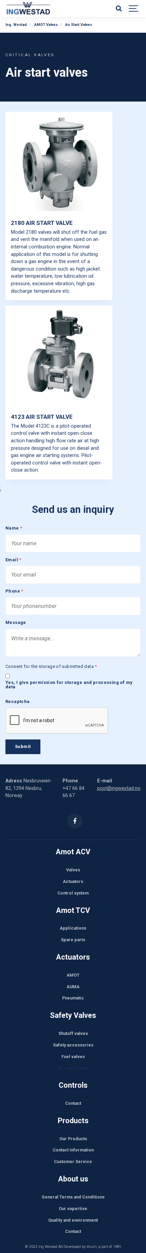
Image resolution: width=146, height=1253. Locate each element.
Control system (73, 893)
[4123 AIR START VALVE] (58, 357)
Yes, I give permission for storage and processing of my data (68, 685)
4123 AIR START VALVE (42, 416)
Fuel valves (73, 1056)
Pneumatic (73, 997)
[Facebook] (75, 821)
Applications (73, 928)
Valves (73, 869)
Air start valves (73, 1068)
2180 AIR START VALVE (42, 222)
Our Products (73, 1138)
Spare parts (73, 939)
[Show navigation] (134, 8)
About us (73, 1179)
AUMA (73, 986)
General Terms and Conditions (73, 1196)
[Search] (118, 8)
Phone (14, 591)
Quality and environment (73, 1220)
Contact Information (73, 1149)
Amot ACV (73, 851)
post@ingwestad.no (119, 788)
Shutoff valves (73, 1033)
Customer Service (73, 1161)
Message (15, 623)
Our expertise (73, 1208)
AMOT (73, 975)
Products (73, 1120)
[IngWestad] (48, 8)
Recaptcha (17, 702)
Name (13, 528)
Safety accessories (73, 1045)
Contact (73, 1103)
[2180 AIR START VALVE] (58, 163)
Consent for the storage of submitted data (51, 666)
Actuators (73, 881)
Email (13, 560)
